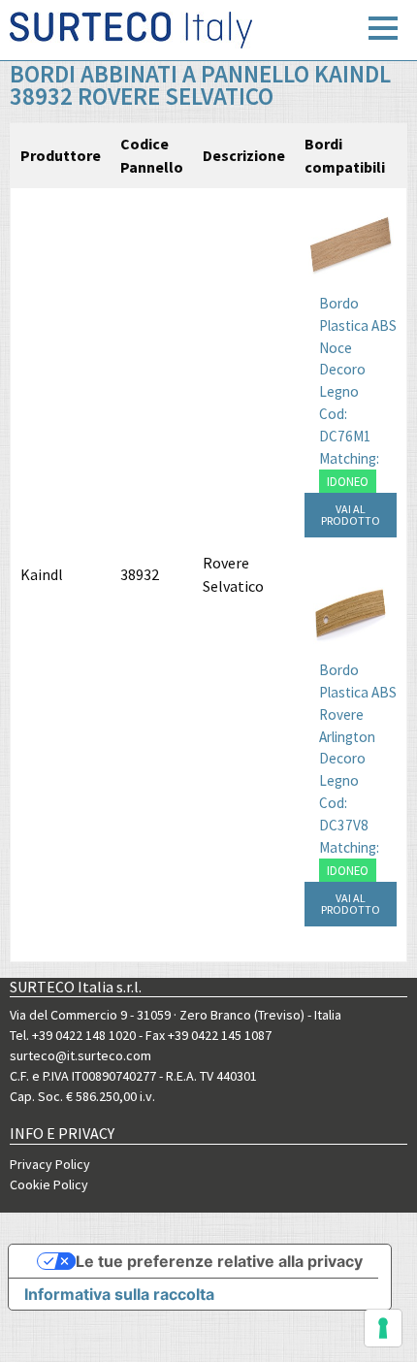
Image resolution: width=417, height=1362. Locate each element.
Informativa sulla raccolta (119, 1294)
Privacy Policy (50, 1164)
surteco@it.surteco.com (80, 1055)
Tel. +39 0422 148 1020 (73, 1035)
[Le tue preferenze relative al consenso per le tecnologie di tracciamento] (383, 1328)
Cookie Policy (49, 1184)
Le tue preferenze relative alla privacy (219, 1261)
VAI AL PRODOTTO (350, 515)
